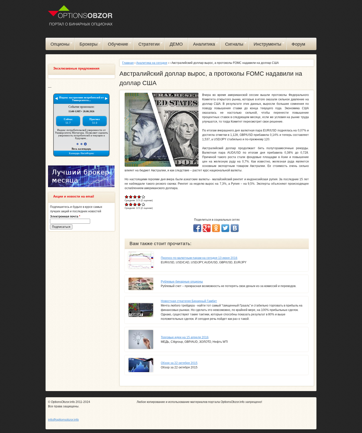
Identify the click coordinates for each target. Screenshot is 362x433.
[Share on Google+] (207, 228)
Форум (298, 44)
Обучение (115, 45)
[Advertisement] (81, 310)
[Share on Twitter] (225, 228)
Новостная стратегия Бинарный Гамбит (189, 301)
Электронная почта (65, 216)
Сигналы (232, 45)
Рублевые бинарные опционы (182, 281)
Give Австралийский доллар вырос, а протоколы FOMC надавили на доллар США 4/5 (139, 196)
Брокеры (86, 45)
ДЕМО (176, 44)
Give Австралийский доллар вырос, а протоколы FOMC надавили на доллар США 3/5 (135, 196)
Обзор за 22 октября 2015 (179, 363)
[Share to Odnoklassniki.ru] (216, 228)
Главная (128, 63)
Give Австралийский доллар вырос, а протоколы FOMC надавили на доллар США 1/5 (127, 196)
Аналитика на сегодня (151, 63)
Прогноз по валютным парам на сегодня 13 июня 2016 (199, 258)
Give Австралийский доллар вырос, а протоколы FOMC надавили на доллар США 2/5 (131, 196)
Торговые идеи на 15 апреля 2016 (185, 337)
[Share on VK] (235, 228)
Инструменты (265, 45)
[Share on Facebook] (197, 228)
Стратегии (146, 45)
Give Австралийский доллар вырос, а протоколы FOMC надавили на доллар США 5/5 (143, 196)
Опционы (57, 45)
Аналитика (201, 45)
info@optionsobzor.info (63, 419)
